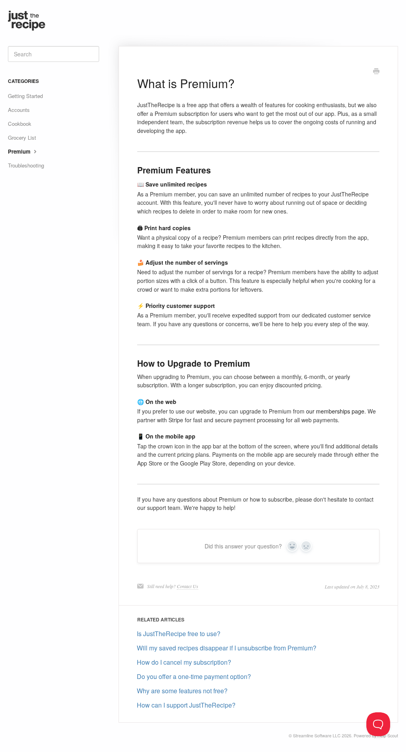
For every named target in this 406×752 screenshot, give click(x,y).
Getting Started (25, 96)
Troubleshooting (26, 165)
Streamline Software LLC (317, 736)
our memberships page (335, 411)
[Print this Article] (376, 71)
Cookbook (19, 123)
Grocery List (22, 137)
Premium (20, 151)
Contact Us (187, 586)
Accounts (19, 109)
